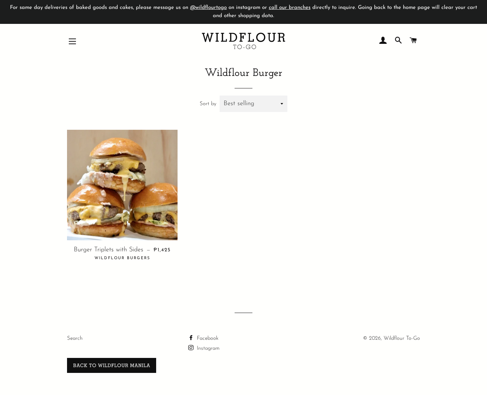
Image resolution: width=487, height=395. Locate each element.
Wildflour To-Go (402, 338)
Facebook (207, 338)
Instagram (207, 348)
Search (75, 338)
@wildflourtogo (208, 7)
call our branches (290, 7)
